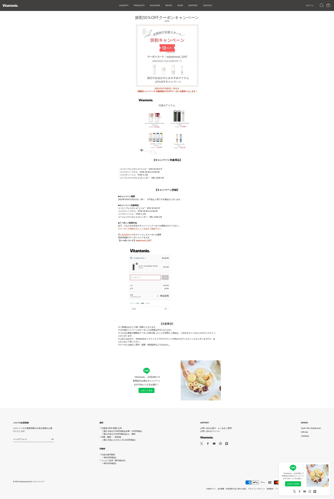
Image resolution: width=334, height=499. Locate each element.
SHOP (180, 5)
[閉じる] (327, 465)
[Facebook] (299, 491)
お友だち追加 (146, 390)
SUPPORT (193, 5)
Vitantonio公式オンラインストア (31, 481)
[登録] (52, 439)
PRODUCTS (139, 5)
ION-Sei (304, 432)
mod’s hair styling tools (311, 428)
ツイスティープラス (139, 172)
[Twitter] (294, 491)
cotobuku (305, 436)
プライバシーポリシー (256, 489)
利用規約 (270, 489)
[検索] (321, 5)
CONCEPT (123, 5)
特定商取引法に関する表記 (236, 489)
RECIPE (168, 5)
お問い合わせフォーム (210, 431)
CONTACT (207, 5)
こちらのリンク (127, 234)
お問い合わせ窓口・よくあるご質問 (216, 428)
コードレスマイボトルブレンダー (142, 178)
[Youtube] (304, 491)
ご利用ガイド (211, 489)
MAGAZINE (155, 5)
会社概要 (220, 489)
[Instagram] (309, 491)
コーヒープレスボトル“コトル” (141, 169)
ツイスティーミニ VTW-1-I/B (134, 175)
